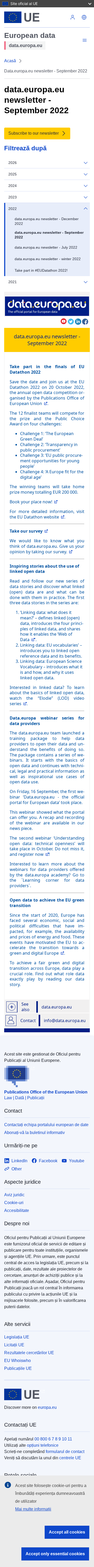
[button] (84, 17)
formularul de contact (65, 1451)
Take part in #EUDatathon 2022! (41, 270)
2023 (12, 197)
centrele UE (70, 1458)
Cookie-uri (14, 1202)
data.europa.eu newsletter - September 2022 (49, 234)
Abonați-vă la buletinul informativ (34, 1132)
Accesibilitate (16, 1210)
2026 (12, 163)
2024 (12, 186)
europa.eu (47, 1407)
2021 (12, 282)
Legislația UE (16, 1337)
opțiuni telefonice (42, 1445)
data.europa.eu (57, 1007)
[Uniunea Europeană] (35, 17)
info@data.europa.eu (65, 1020)
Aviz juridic (14, 1195)
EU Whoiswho (17, 1360)
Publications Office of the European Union (45, 1092)
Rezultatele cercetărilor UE (29, 1353)
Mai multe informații (33, 1509)
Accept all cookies (67, 1532)
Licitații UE (14, 1345)
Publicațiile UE (18, 1368)
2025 (12, 174)
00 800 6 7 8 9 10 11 (53, 1439)
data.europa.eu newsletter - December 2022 (47, 221)
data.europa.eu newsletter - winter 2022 (48, 259)
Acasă (10, 61)
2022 (12, 209)
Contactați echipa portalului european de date (46, 1124)
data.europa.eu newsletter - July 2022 (46, 247)
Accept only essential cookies (55, 1554)
